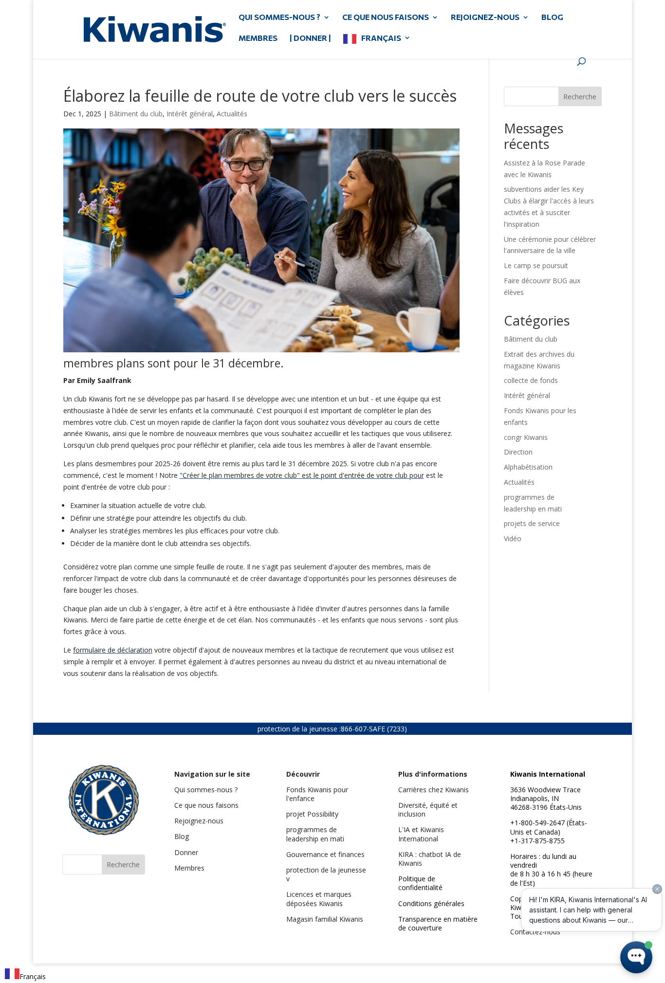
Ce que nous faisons (206, 805)
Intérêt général (189, 113)
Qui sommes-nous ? (206, 789)
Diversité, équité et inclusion (428, 810)
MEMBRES (258, 38)
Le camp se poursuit (536, 265)
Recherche (579, 96)
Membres (189, 868)
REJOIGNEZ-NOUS (485, 17)
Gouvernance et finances (325, 854)
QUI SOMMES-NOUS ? (279, 17)
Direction (518, 451)
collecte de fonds (531, 380)
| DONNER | (310, 38)
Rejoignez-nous (198, 820)
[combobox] (25, 975)
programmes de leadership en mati (315, 834)
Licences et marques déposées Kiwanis (318, 899)
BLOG (552, 17)
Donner (186, 852)
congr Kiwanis (526, 437)
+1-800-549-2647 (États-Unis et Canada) (548, 827)
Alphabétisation (528, 467)
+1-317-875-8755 (537, 840)
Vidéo (512, 538)
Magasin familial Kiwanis (324, 919)
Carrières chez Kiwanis (433, 789)
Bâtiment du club (136, 113)
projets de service (532, 523)
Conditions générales (431, 903)
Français (381, 38)
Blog (181, 836)
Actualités (232, 113)
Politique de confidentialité (420, 883)
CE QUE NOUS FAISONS (385, 17)
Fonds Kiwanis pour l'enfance (317, 794)
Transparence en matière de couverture (438, 923)
